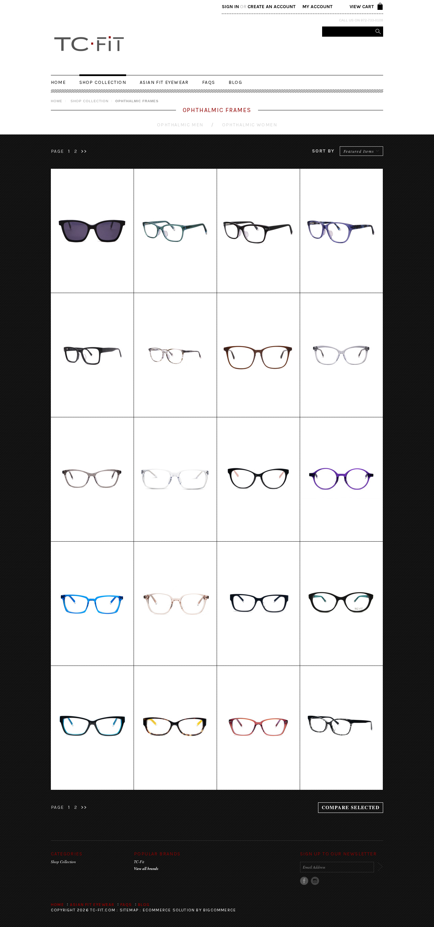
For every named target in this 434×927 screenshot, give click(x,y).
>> (84, 151)
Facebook (304, 881)
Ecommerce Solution (169, 910)
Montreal (258, 479)
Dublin (341, 479)
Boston (92, 604)
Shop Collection (102, 82)
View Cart (362, 7)
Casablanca (341, 231)
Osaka (175, 604)
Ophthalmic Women (249, 125)
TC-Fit (139, 861)
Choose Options (92, 238)
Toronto (175, 479)
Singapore (92, 231)
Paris (341, 728)
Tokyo (92, 728)
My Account (317, 7)
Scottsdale (175, 355)
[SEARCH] (378, 31)
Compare (92, 283)
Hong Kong (258, 231)
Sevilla (258, 728)
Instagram (315, 881)
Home (56, 101)
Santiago (258, 604)
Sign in (230, 7)
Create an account (272, 7)
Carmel (258, 355)
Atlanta (341, 355)
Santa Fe (175, 231)
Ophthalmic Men (180, 125)
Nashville (92, 355)
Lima (341, 604)
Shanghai (175, 728)
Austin (92, 479)
